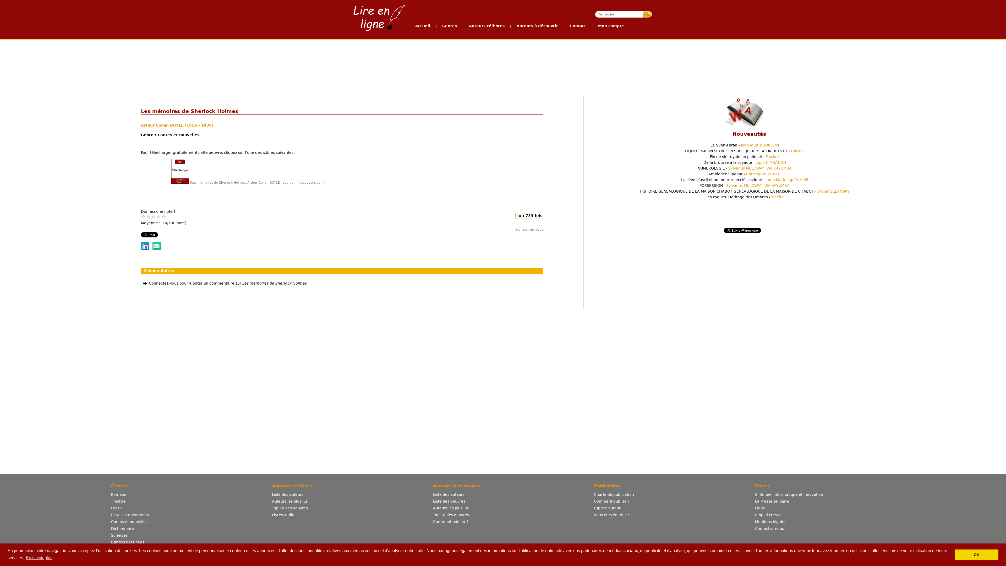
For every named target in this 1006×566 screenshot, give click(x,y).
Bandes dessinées (127, 542)
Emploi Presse (768, 515)
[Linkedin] (145, 249)
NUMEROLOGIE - (745, 168)
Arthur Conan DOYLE (163, 125)
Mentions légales (770, 522)
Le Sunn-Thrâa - (744, 145)
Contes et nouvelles (129, 522)
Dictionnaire (122, 528)
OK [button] (976, 555)
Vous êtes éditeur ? (611, 515)
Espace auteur (607, 508)
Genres (449, 26)
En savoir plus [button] (39, 558)
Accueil (422, 26)
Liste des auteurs (287, 494)
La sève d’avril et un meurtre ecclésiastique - (744, 180)
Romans (118, 494)
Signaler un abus (529, 229)
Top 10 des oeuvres (290, 508)
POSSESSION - (744, 185)
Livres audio (283, 515)
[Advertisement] (502, 60)
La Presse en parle (772, 501)
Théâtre (118, 501)
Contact (578, 26)
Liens (760, 508)
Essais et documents (130, 515)
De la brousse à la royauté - (744, 162)
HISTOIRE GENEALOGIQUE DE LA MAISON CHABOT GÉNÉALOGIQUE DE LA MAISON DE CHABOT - (745, 191)
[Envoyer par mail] (156, 249)
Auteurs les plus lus (290, 501)
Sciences (119, 535)
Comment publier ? (450, 522)
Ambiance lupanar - (744, 174)
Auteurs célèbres (487, 26)
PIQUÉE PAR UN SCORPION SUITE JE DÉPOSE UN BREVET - (744, 151)
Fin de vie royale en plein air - (744, 157)
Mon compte (611, 26)
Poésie (117, 508)
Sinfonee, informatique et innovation (789, 494)
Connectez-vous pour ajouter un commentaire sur (228, 283)
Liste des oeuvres (449, 501)
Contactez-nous (769, 528)
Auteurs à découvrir (537, 26)
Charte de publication (614, 494)
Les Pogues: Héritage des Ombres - (745, 197)
